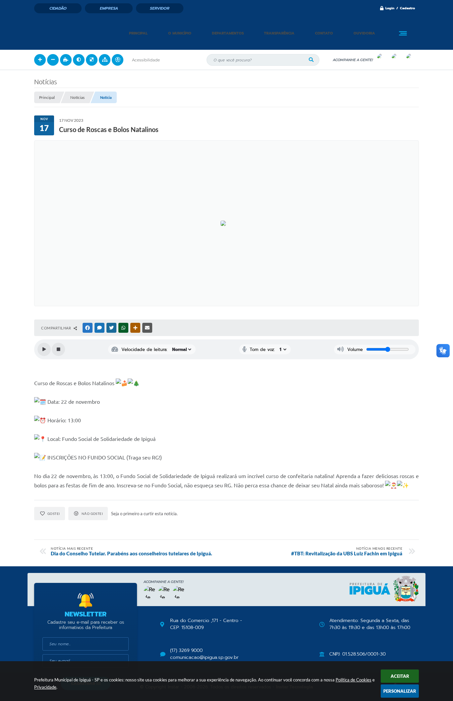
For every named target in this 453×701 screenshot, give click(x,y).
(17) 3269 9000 (186, 650)
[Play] (44, 349)
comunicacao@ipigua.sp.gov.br (204, 657)
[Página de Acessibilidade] (117, 60)
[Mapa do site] (104, 60)
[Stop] (58, 349)
